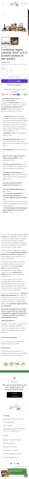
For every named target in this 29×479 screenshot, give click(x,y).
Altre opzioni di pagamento (14, 84)
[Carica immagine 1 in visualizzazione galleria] (6, 41)
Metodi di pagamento (9, 443)
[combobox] (5, 476)
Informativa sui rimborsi (10, 447)
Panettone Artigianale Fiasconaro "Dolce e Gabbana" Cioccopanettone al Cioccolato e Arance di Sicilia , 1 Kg (16, 471)
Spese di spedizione (13, 64)
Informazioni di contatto (10, 450)
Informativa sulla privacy (10, 457)
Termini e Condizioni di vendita (12, 454)
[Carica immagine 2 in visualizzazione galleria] (14, 41)
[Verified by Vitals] (14, 473)
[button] (3, 3)
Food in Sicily (12, 476)
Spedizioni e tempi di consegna (12, 440)
